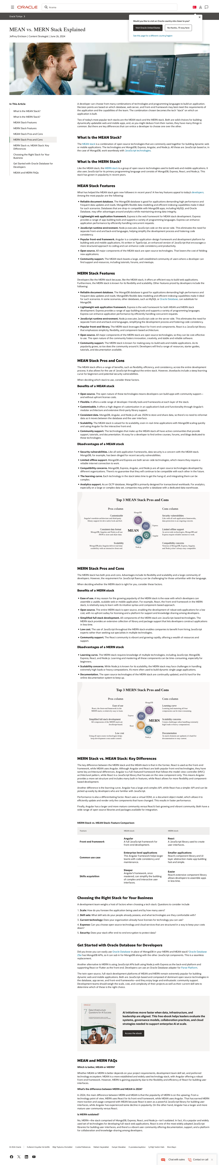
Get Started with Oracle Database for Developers (33, 165)
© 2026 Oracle (15, 1147)
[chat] (163, 1159)
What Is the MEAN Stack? (26, 111)
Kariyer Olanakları (119, 1147)
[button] (12, 7)
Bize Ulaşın (171, 1147)
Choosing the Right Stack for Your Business (31, 156)
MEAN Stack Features (25, 122)
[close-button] (212, 1159)
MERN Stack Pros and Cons (28, 139)
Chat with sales (176, 1159)
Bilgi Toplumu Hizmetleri (62, 1147)
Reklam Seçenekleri (101, 1147)
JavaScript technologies (138, 150)
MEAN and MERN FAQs (26, 172)
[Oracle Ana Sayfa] (27, 7)
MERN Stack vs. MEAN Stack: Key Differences (31, 147)
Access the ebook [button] (133, 1033)
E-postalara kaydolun (137, 1147)
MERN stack (111, 168)
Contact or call (200, 1159)
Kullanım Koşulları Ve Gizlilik (38, 1147)
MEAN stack (88, 143)
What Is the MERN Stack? (26, 116)
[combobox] (109, 7)
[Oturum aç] (200, 7)
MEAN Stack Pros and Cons (28, 133)
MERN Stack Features (24, 128)
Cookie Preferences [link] (83, 1147)
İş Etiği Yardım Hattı (156, 1147)
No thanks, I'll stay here (178, 27)
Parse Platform (189, 967)
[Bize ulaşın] (206, 7)
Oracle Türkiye (15, 16)
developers (198, 192)
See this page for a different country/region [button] (152, 35)
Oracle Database (169, 299)
